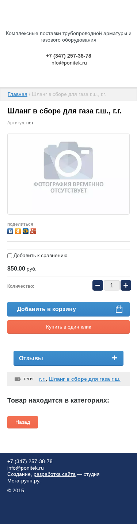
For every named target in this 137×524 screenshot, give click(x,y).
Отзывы (31, 358)
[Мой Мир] (26, 230)
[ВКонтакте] (11, 230)
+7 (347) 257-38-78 (68, 56)
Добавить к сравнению (40, 255)
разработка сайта (55, 474)
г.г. (42, 379)
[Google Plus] (34, 230)
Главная (17, 94)
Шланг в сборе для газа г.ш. (85, 379)
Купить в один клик (68, 327)
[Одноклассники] (19, 230)
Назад (22, 422)
